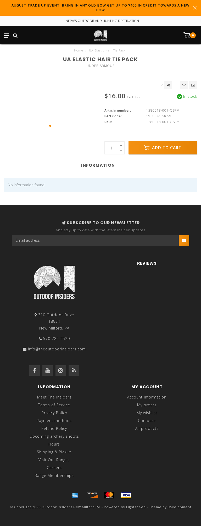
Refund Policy (54, 428)
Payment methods (54, 420)
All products (147, 428)
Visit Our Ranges (54, 459)
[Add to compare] (193, 85)
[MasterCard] (109, 495)
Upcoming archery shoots (54, 436)
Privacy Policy (54, 412)
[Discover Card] (92, 495)
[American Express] (75, 495)
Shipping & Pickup (54, 451)
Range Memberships (54, 475)
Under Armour (100, 65)
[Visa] (126, 495)
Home (78, 50)
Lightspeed (136, 507)
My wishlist (147, 412)
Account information (146, 397)
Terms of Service (54, 404)
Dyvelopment (179, 507)
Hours (54, 444)
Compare (147, 420)
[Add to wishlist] (184, 85)
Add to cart (166, 148)
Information (98, 165)
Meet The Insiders (54, 397)
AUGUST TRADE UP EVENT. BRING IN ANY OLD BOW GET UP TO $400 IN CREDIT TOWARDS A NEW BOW (100, 7)
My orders (147, 404)
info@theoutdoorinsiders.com (57, 348)
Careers (54, 467)
